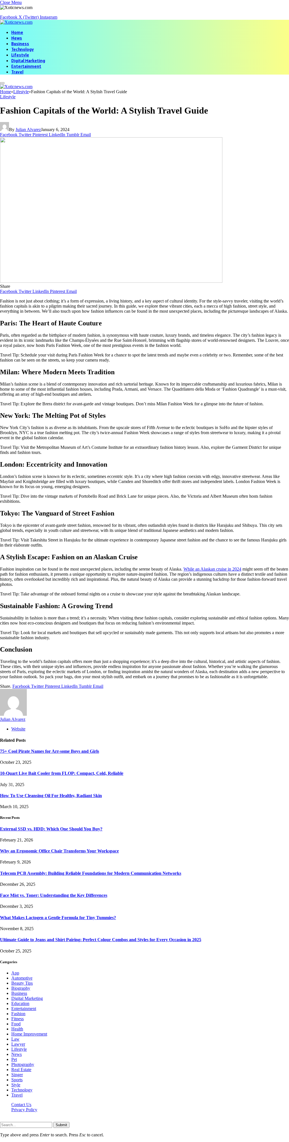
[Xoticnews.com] (16, 22)
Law (15, 1039)
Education (20, 1003)
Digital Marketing (28, 60)
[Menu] (2, 83)
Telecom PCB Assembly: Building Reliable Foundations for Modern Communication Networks (90, 873)
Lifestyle (20, 55)
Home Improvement (29, 1034)
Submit (61, 1125)
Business (20, 43)
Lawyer (18, 1044)
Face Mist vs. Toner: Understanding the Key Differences (53, 895)
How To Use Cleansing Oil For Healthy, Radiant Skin (51, 795)
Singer (17, 1074)
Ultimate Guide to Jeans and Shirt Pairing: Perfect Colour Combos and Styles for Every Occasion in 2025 (100, 939)
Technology (22, 49)
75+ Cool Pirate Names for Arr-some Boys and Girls (49, 751)
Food (16, 1023)
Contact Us (21, 1104)
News (16, 38)
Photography (22, 1064)
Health (17, 1028)
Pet (14, 1059)
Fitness (17, 1018)
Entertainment (26, 66)
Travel (17, 72)
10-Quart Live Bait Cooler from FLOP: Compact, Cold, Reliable (61, 773)
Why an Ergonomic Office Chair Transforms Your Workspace (59, 851)
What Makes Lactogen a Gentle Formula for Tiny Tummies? (58, 917)
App (15, 973)
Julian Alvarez (28, 129)
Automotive (21, 978)
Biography (20, 988)
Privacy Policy (24, 1109)
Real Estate (21, 1069)
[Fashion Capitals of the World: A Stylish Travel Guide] (111, 281)
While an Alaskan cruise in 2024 (212, 569)
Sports (17, 1079)
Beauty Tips (22, 983)
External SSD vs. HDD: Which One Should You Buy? (51, 828)
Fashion (18, 1013)
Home (17, 32)
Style (15, 1084)
